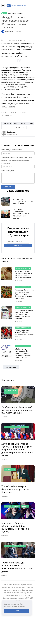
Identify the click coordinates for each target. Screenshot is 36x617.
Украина (8, 506)
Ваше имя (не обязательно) (11, 150)
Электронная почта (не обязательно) (15, 157)
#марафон (7, 123)
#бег (15, 123)
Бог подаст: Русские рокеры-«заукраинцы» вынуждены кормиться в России (15, 527)
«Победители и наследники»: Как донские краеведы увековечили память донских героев (23, 353)
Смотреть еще (11, 367)
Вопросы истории (11, 393)
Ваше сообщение (7, 171)
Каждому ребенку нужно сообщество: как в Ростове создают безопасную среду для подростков (24, 294)
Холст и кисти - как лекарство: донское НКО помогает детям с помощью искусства (24, 275)
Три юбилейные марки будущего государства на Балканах (15, 489)
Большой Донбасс (11, 390)
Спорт (4, 13)
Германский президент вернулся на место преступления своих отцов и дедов (17, 567)
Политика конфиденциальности (14, 606)
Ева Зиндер (9, 31)
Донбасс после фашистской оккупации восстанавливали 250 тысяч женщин (17, 410)
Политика (16, 506)
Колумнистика (10, 469)
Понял (17, 611)
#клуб (31, 123)
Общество (24, 427)
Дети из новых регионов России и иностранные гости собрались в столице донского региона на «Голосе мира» (17, 450)
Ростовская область (15, 13)
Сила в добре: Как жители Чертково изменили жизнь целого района (24, 334)
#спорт (23, 123)
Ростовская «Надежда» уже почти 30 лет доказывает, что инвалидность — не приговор (24, 314)
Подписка (18, 245)
